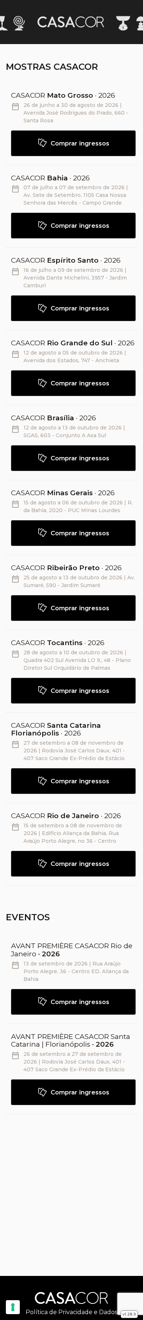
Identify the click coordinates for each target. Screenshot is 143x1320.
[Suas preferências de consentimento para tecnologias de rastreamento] (13, 1307)
